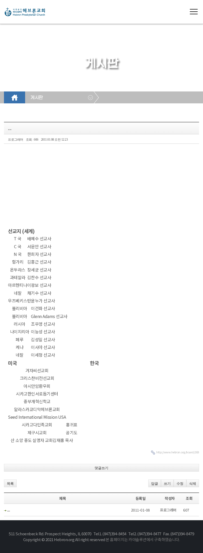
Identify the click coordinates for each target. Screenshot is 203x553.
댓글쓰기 (101, 468)
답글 (154, 484)
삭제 (192, 484)
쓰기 (167, 484)
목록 (10, 484)
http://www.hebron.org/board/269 (177, 452)
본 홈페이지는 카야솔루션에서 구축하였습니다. (143, 539)
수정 (180, 484)
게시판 (36, 97)
